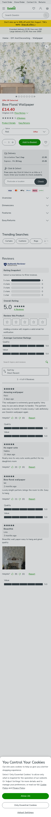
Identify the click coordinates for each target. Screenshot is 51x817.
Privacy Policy (18, 788)
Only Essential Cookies (25, 805)
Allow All (25, 796)
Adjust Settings (25, 812)
